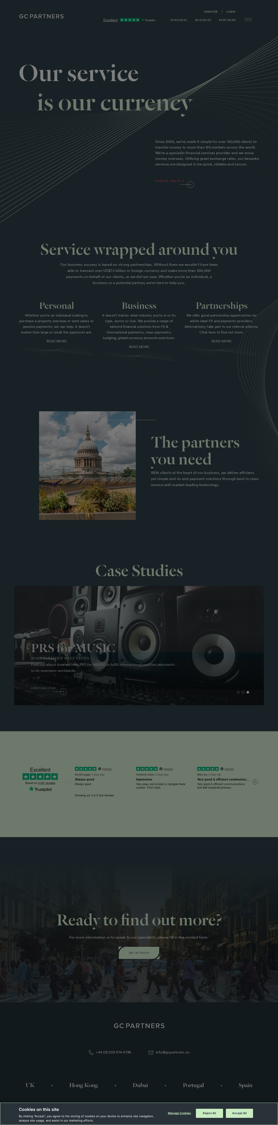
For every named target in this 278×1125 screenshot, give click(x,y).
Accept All (239, 1113)
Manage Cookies (179, 1113)
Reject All (209, 1113)
